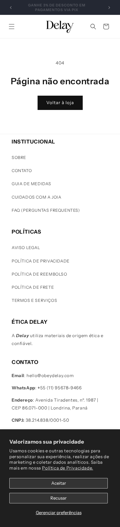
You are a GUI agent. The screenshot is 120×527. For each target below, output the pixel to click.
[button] (11, 26)
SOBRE (19, 157)
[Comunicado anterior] (10, 7)
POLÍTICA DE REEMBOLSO (39, 274)
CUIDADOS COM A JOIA (36, 197)
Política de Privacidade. (67, 468)
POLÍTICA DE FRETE (33, 287)
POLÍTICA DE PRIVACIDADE (41, 261)
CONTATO (22, 170)
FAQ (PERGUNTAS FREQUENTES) (46, 210)
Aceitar (58, 483)
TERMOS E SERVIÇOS (34, 300)
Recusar (58, 498)
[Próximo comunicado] (109, 7)
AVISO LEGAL (26, 247)
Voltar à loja (60, 102)
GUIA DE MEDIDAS (31, 183)
